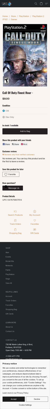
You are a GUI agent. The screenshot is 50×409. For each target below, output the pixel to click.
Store (13, 16)
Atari (7, 252)
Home (5, 16)
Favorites (35, 224)
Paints (8, 270)
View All (9, 283)
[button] (7, 3)
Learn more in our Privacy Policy (15, 393)
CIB (7, 111)
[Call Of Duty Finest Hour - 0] (25, 55)
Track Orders (15, 224)
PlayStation (24, 16)
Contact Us (10, 331)
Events (8, 257)
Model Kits (10, 261)
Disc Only (10, 117)
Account (9, 296)
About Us (9, 327)
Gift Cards (34, 233)
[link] (25, 404)
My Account (34, 215)
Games (14, 19)
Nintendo (9, 266)
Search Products (15, 215)
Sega (8, 279)
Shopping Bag (15, 233)
